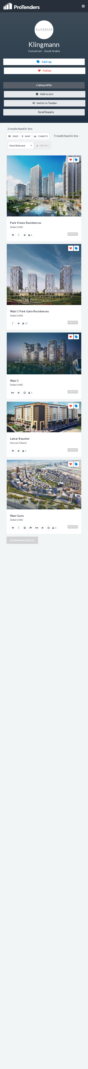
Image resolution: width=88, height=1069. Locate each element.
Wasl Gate (17, 515)
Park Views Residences (25, 222)
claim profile (44, 85)
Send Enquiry (46, 112)
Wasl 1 (14, 380)
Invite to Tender (46, 103)
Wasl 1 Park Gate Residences (29, 311)
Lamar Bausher (20, 438)
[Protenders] (22, 4)
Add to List (47, 94)
